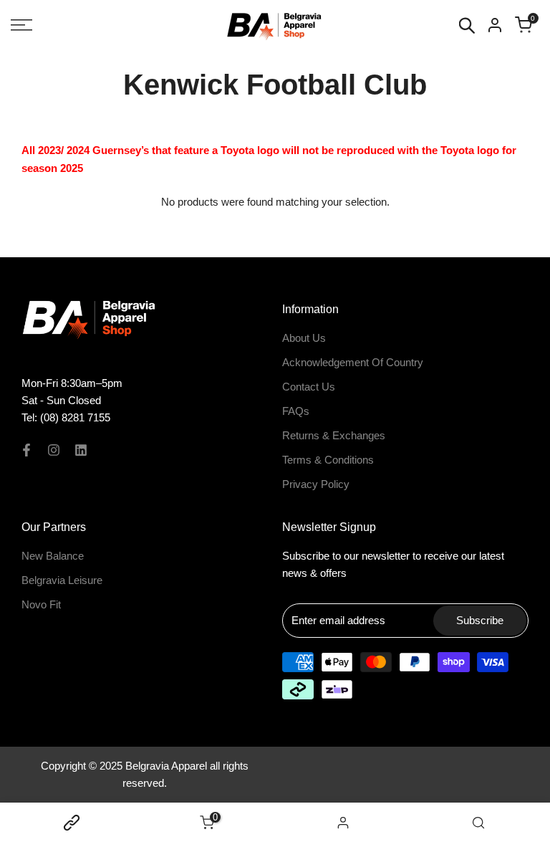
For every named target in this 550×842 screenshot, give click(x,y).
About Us (304, 338)
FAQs (295, 411)
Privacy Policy (315, 484)
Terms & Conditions (328, 460)
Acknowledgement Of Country (352, 362)
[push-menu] (21, 25)
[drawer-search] (467, 25)
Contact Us (308, 387)
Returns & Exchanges (333, 435)
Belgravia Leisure (61, 580)
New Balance (52, 556)
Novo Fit (41, 604)
